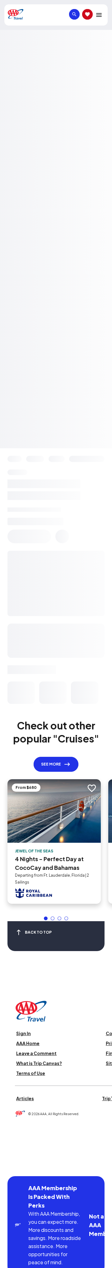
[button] (45, 918)
